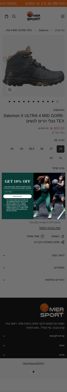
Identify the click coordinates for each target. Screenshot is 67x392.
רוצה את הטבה (17, 196)
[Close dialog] (62, 175)
